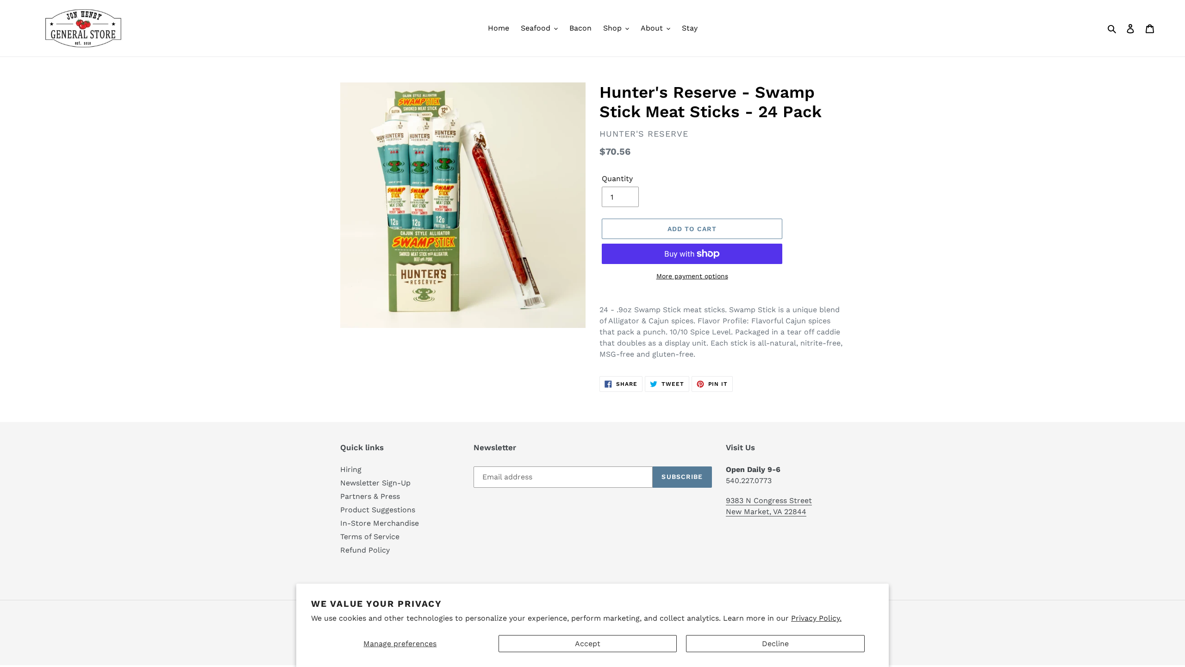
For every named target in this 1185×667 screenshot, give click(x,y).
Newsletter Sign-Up (375, 482)
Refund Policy (365, 550)
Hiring (351, 469)
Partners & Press (370, 496)
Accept (587, 643)
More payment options (692, 276)
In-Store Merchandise (379, 523)
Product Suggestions (377, 509)
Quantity (617, 178)
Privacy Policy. (816, 618)
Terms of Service (369, 536)
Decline (775, 643)
